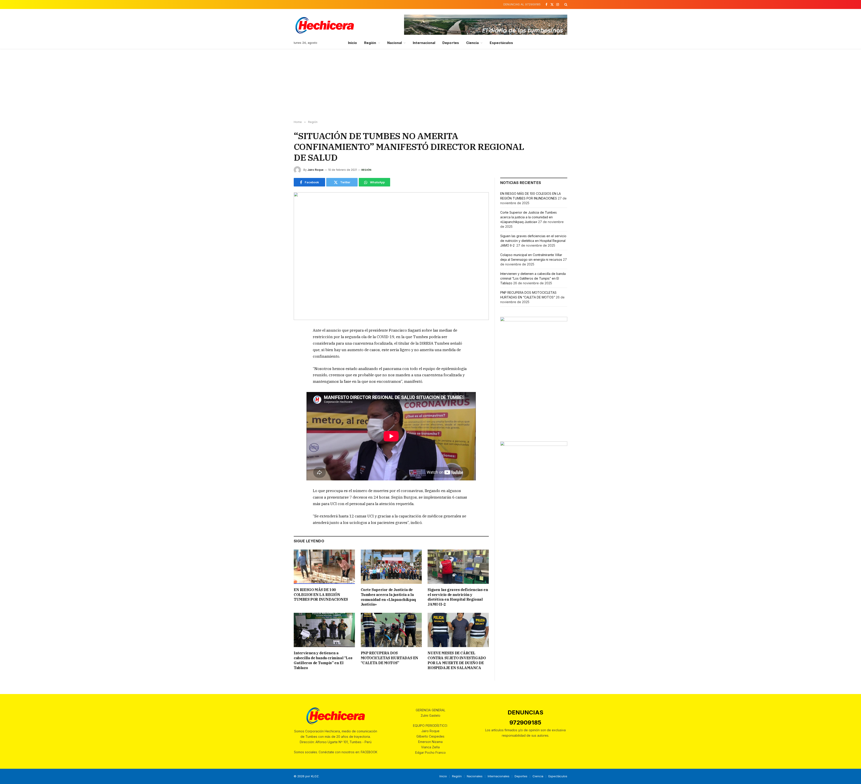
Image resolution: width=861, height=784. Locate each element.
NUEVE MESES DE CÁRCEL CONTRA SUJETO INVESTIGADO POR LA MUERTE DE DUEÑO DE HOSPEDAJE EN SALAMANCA (457, 660)
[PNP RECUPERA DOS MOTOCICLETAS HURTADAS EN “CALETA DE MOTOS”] (391, 630)
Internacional (424, 43)
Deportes (450, 43)
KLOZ (315, 776)
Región (370, 43)
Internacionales (498, 776)
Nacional (394, 43)
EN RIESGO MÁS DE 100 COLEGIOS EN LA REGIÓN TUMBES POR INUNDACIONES (321, 594)
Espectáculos (501, 43)
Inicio (352, 43)
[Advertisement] (430, 84)
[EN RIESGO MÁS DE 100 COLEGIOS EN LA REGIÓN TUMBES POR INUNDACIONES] (324, 567)
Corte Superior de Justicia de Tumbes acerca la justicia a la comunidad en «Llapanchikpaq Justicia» (388, 597)
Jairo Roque (315, 169)
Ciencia (472, 43)
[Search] (565, 4)
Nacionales (475, 776)
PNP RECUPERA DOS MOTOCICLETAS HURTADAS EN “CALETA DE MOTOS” (389, 658)
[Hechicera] (325, 25)
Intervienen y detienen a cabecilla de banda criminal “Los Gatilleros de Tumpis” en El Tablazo (323, 660)
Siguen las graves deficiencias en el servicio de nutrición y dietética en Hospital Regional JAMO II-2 (458, 597)
